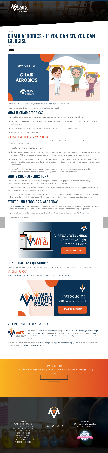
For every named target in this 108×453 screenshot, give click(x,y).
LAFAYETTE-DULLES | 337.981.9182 (23, 424)
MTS (18, 104)
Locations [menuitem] (82, 7)
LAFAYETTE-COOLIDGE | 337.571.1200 (23, 426)
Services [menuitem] (64, 7)
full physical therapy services (46, 331)
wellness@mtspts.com (48, 267)
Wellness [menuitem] (73, 7)
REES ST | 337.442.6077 (23, 437)
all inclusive (70, 331)
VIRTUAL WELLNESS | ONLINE (23, 442)
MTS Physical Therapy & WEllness (31, 324)
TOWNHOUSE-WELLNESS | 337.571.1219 (23, 440)
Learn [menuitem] (98, 7)
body (71, 336)
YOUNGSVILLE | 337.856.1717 (23, 431)
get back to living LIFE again (33, 345)
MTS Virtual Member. (84, 213)
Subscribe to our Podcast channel (20, 275)
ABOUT (11, 324)
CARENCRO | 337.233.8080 (23, 433)
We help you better (40, 336)
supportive (58, 343)
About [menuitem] (57, 7)
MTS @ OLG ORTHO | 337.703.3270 (23, 429)
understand (51, 336)
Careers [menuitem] (91, 7)
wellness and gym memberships (86, 331)
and (63, 343)
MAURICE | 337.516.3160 (23, 435)
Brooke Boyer (21, 206)
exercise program (47, 104)
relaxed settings (44, 343)
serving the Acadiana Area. (37, 333)
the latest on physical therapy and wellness (54, 275)
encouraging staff (71, 343)
